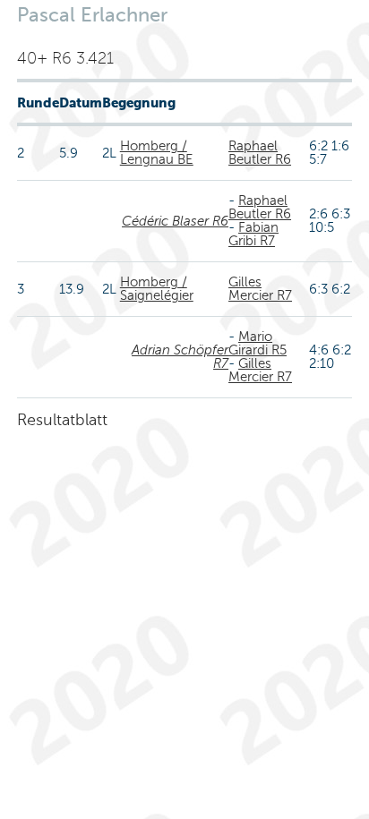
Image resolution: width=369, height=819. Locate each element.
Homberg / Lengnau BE (156, 152)
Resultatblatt (62, 420)
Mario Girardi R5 (257, 343)
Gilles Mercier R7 (260, 289)
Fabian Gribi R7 (253, 234)
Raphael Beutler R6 (259, 152)
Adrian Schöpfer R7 (180, 357)
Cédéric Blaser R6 (175, 221)
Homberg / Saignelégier (156, 289)
